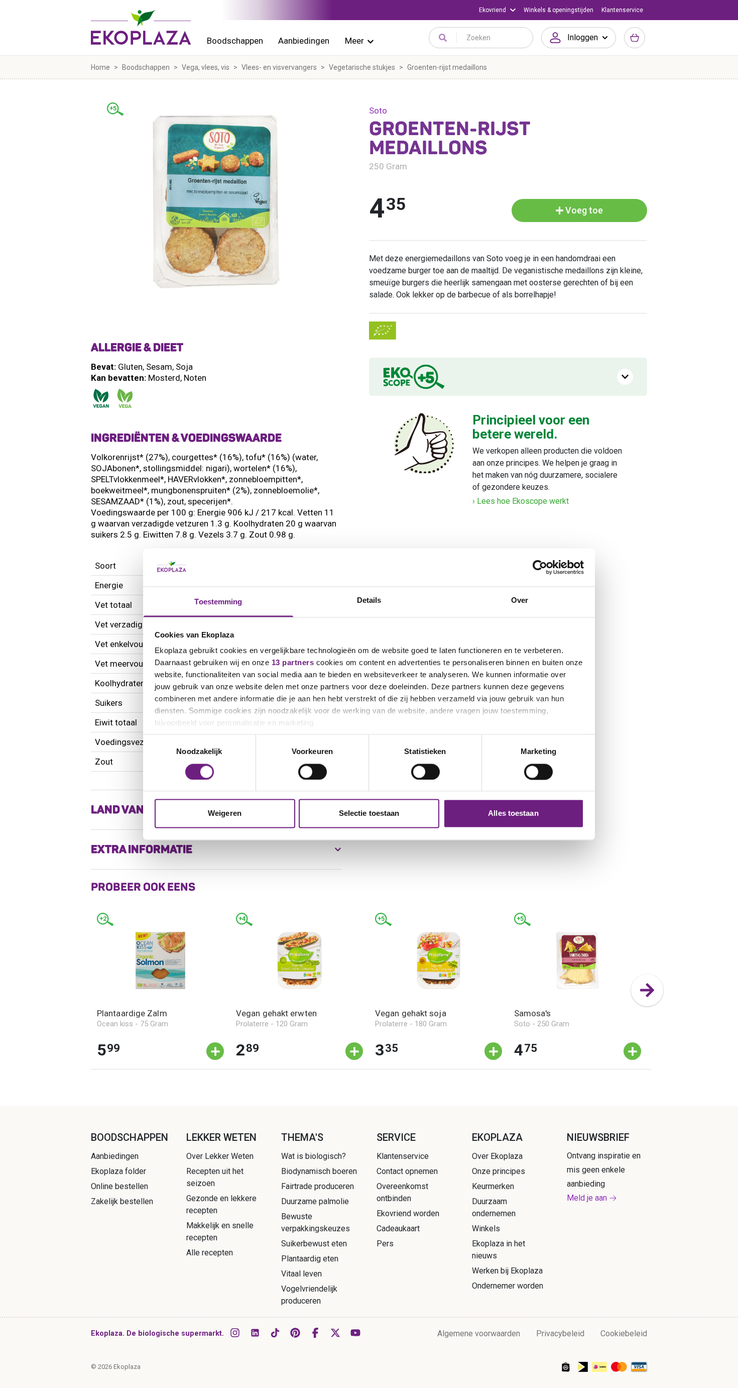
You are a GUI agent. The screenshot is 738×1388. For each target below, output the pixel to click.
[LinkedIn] (255, 1333)
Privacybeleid (560, 1333)
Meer (354, 41)
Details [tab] (369, 600)
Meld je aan (587, 1198)
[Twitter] (335, 1333)
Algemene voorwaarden (478, 1333)
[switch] (312, 772)
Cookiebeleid (623, 1333)
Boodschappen (235, 41)
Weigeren (224, 813)
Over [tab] (519, 600)
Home (100, 67)
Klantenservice (622, 10)
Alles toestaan (513, 813)
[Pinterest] (295, 1333)
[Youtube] (355, 1333)
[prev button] (91, 990)
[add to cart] (215, 1051)
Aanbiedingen (303, 41)
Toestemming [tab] (218, 602)
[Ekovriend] (497, 10)
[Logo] (141, 27)
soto (378, 110)
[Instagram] (235, 1333)
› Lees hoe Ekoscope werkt (520, 501)
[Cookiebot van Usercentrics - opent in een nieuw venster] (540, 567)
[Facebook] (315, 1333)
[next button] (647, 990)
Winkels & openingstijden (558, 10)
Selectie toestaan (369, 813)
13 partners (293, 663)
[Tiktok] (275, 1333)
